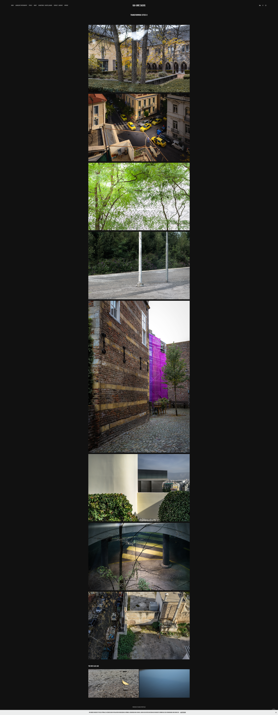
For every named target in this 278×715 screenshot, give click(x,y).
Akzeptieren (183, 712)
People (30, 5)
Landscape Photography (21, 5)
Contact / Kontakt (58, 5)
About (35, 5)
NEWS (12, 5)
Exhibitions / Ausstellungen (45, 5)
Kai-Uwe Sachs (139, 5)
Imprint (66, 5)
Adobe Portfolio (142, 707)
